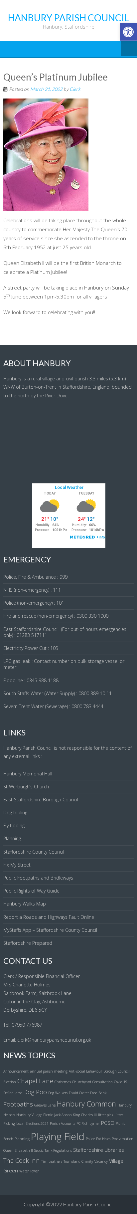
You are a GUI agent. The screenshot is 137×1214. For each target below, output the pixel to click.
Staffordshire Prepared (27, 943)
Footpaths (18, 1104)
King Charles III (85, 1115)
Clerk (74, 89)
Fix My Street (17, 865)
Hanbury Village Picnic (34, 1115)
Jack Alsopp (62, 1115)
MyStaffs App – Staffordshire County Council (50, 930)
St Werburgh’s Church (26, 786)
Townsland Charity (78, 1161)
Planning (12, 838)
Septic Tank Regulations (53, 1150)
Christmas (63, 1082)
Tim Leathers (51, 1161)
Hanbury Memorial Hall (27, 773)
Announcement (16, 1071)
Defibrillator (12, 1093)
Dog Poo (35, 1092)
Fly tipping (14, 825)
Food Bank (98, 1093)
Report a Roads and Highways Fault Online (48, 917)
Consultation (102, 1082)
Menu (129, 49)
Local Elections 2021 (32, 1123)
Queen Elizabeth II (18, 1150)
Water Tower (29, 1171)
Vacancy (101, 1161)
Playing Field (57, 1136)
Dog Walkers (58, 1093)
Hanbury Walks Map (24, 904)
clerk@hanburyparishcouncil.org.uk (54, 1040)
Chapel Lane (35, 1081)
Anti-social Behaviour (85, 1071)
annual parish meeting (49, 1071)
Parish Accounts (62, 1123)
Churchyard (81, 1082)
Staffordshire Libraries (98, 1149)
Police (90, 1138)
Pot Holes (103, 1138)
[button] (128, 32)
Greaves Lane (45, 1105)
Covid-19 (120, 1082)
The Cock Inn (21, 1160)
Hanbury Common (86, 1104)
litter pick (105, 1115)
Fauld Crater (79, 1093)
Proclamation (122, 1138)
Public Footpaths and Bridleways (38, 878)
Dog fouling (15, 812)
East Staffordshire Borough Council (40, 799)
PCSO (107, 1122)
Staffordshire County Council (33, 852)
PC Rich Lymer (88, 1123)
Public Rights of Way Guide (31, 891)
